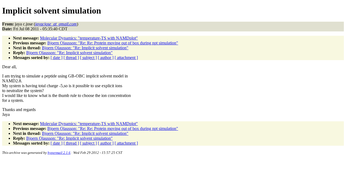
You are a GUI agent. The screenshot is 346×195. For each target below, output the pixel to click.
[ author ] (106, 57)
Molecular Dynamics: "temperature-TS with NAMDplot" (89, 38)
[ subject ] (88, 57)
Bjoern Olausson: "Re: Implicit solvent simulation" (85, 48)
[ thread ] (71, 57)
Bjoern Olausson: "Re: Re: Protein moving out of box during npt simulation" (112, 43)
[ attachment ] (126, 57)
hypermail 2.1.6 (59, 153)
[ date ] (56, 57)
